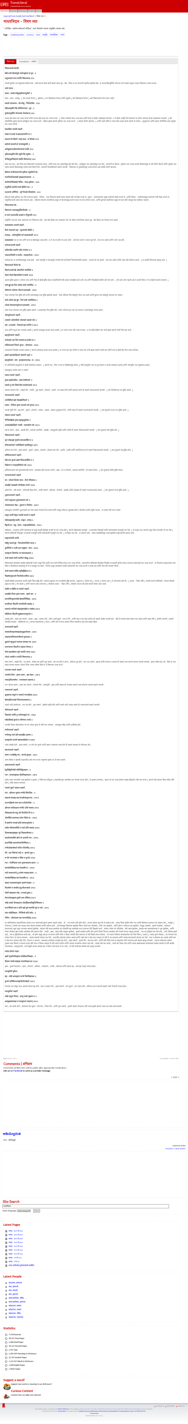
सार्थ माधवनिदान (28, 16)
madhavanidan (17, 34)
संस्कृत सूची (7, 16)
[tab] (10, 61)
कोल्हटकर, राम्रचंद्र (16, 1317)
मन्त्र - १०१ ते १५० (16, 1254)
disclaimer (171, 1406)
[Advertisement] (90, 46)
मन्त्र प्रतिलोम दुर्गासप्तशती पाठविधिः (22, 1265)
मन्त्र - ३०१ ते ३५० (16, 1239)
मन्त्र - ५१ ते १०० (15, 1258)
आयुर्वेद (44, 34)
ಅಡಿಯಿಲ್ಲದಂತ (12, 1133)
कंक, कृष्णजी (13, 1294)
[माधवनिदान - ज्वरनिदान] (35, 16)
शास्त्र (62, 34)
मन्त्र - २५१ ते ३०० (16, 1242)
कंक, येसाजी (13, 1290)
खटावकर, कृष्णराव (15, 1283)
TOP (175, 1077)
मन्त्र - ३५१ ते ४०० (16, 1235)
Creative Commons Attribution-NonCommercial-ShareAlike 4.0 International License (106, 1411)
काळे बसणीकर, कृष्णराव (17, 1302)
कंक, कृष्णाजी (13, 1287)
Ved (38, 34)
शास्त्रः (14, 16)
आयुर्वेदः (19, 16)
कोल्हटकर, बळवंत (15, 1306)
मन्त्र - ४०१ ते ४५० (16, 1231)
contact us (160, 1406)
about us (181, 1406)
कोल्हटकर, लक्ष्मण (15, 1310)
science (30, 34)
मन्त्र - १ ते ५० (14, 1262)
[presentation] (10, 61)
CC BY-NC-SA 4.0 (140, 1411)
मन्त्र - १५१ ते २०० (16, 1250)
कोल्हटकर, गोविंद (15, 1313)
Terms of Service (63, 1409)
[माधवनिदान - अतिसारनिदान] (45, 16)
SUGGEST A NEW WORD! (175, 1148)
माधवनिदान (54, 34)
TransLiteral (62, 1411)
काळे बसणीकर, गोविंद (16, 1298)
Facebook (17, 1070)
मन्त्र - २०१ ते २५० (16, 1246)
